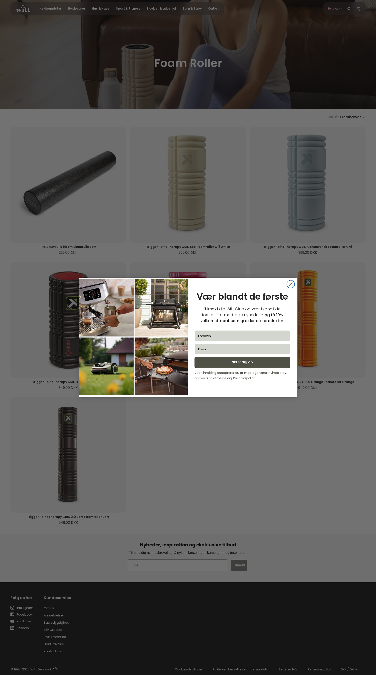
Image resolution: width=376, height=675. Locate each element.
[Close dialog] (291, 284)
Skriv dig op (242, 362)
